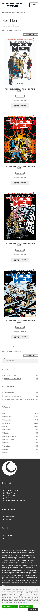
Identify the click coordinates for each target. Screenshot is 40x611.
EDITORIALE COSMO (10, 375)
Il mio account (10, 517)
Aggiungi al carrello (20, 106)
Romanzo (7, 443)
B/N (5, 413)
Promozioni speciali (10, 436)
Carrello (8, 519)
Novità (6, 433)
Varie (5, 452)
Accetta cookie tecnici (10, 606)
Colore (6, 426)
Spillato (6, 449)
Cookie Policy (10, 495)
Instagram (9, 538)
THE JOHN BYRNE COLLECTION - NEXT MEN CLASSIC (19, 399)
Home (6, 13)
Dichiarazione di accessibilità (15, 500)
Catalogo (7, 423)
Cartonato (7, 420)
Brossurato (7, 416)
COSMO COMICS (9, 393)
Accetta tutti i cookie (26, 606)
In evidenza (7, 429)
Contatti (9, 498)
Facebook (9, 535)
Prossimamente (9, 439)
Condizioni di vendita (13, 490)
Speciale (7, 446)
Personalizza (33, 609)
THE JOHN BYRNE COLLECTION (13, 396)
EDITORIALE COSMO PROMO (12, 379)
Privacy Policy (10, 493)
